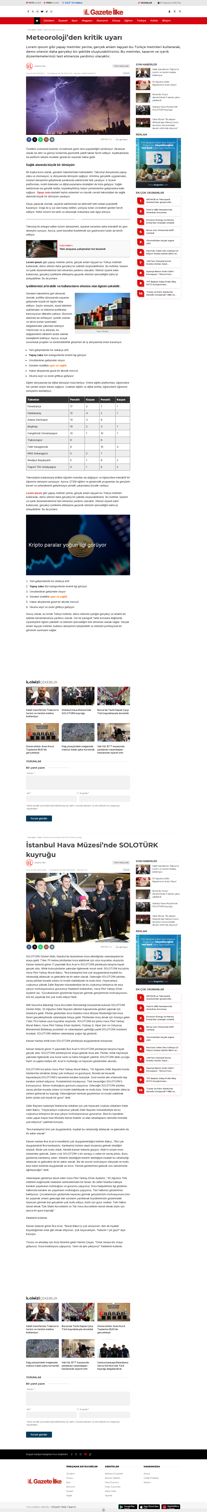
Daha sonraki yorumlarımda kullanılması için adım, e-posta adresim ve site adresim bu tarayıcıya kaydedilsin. (73, 807)
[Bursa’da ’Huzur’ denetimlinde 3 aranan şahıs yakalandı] (143, 102)
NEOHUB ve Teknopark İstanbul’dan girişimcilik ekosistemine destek (158, 201)
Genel (126, 73)
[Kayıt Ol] (169, 11)
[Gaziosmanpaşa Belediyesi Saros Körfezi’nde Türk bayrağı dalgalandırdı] (113, 1349)
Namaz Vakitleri (112, 1478)
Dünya (116, 20)
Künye (147, 1473)
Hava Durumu (112, 1482)
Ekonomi (102, 20)
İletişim (147, 1482)
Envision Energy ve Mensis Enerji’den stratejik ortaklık (160, 221)
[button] (37, 20)
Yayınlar (108, 1495)
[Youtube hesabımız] (42, 11)
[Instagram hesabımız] (37, 11)
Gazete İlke (40, 66)
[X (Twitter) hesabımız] (33, 11)
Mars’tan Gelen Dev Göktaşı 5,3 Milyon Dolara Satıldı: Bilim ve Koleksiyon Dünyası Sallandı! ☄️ (162, 252)
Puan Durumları (112, 1487)
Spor (75, 20)
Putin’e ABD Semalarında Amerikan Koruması (159, 211)
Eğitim (128, 20)
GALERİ (35, 3)
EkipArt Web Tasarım (64, 1507)
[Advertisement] (12, 69)
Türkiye (141, 20)
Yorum (30, 773)
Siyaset (62, 20)
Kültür (154, 20)
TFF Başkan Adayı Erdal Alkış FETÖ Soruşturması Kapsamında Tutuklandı (161, 283)
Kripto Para (110, 1491)
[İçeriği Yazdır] (52, 139)
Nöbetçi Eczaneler (114, 1473)
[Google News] (121, 139)
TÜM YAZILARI (121, 66)
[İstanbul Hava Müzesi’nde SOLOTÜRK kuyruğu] (78, 696)
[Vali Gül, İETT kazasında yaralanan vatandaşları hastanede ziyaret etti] (113, 733)
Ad (29, 793)
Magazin (87, 20)
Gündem (49, 20)
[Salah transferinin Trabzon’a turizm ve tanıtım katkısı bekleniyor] (42, 696)
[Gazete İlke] (103, 14)
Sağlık (69, 1495)
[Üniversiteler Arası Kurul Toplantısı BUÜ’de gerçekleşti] (42, 733)
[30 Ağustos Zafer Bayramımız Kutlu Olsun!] (143, 89)
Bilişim (166, 20)
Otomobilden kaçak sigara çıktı (160, 242)
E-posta (84, 793)
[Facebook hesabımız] (28, 11)
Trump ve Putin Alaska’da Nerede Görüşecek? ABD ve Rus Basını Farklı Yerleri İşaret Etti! (161, 293)
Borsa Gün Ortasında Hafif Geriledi (160, 231)
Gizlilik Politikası (151, 1478)
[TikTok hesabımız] (47, 11)
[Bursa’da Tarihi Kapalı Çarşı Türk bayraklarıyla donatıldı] (113, 696)
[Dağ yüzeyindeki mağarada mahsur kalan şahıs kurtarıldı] (78, 733)
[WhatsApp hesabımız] (51, 11)
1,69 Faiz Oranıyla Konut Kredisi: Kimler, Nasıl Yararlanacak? (158, 262)
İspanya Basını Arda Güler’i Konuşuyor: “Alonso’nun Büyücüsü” (160, 273)
